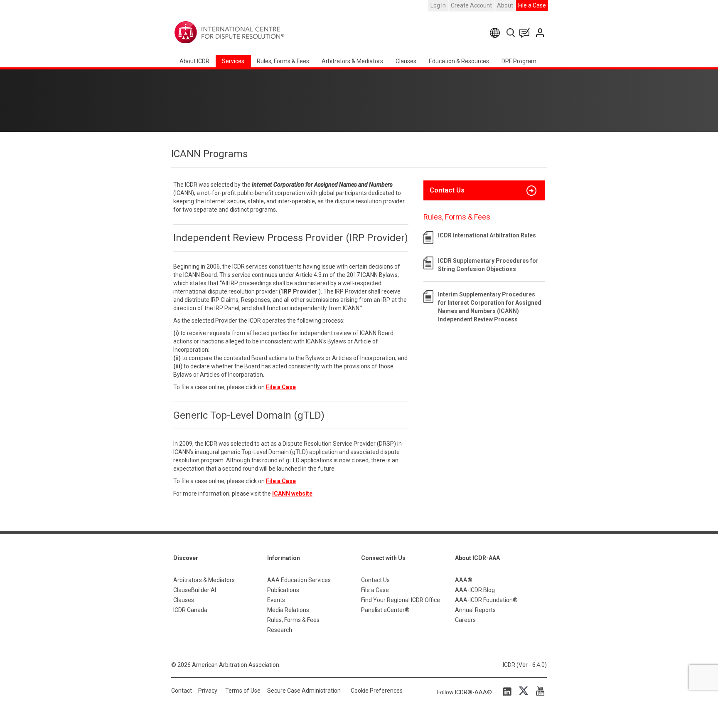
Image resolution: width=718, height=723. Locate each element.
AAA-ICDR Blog (475, 590)
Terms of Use (243, 690)
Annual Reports (475, 610)
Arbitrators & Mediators (204, 580)
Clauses (406, 61)
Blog (526, 32)
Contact (181, 690)
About (505, 5)
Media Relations (288, 610)
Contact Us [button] (447, 190)
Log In (438, 5)
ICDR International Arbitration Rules (487, 235)
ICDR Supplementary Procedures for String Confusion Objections (488, 264)
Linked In (508, 691)
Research (279, 630)
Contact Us (541, 32)
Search (511, 32)
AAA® (463, 580)
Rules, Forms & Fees (283, 61)
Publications (283, 590)
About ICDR (194, 61)
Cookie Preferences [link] (377, 690)
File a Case (532, 5)
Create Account (471, 5)
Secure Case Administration (304, 690)
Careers (465, 620)
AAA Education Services (299, 580)
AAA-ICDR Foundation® (486, 600)
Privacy (207, 690)
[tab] (484, 190)
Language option (496, 32)
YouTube (538, 691)
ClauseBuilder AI (194, 590)
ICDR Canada (190, 610)
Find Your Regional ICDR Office (400, 600)
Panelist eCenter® (385, 610)
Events (276, 600)
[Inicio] (255, 32)
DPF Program (519, 61)
